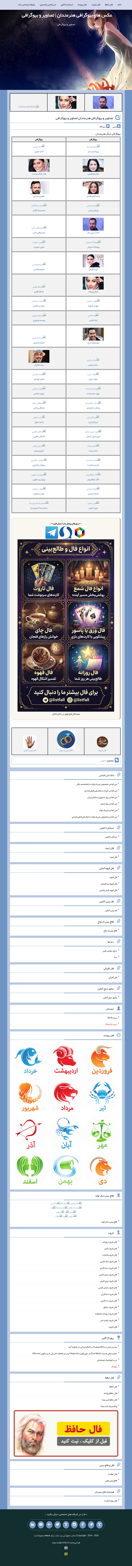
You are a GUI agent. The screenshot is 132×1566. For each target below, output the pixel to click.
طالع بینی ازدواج (110, 930)
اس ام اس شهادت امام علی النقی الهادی (100, 790)
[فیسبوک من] (83, 1525)
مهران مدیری (38, 342)
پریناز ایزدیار (93, 151)
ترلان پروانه (93, 291)
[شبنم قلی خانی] (29, 107)
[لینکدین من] (32, 1525)
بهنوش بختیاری (38, 465)
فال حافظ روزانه (110, 1393)
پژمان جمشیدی (93, 407)
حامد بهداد (93, 450)
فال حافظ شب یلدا (109, 1399)
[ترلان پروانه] (66, 103)
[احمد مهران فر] (103, 103)
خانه (119, 4)
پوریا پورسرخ (93, 342)
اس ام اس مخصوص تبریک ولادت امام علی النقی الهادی (94, 816)
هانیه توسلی (39, 379)
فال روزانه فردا (110, 1500)
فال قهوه (113, 877)
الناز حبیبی (38, 151)
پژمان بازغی (93, 210)
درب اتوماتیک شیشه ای (107, 1360)
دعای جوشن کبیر (110, 950)
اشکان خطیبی (39, 436)
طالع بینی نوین (111, 1480)
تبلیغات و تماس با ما (26, 4)
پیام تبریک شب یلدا (109, 1406)
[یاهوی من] (99, 1525)
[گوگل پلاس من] (49, 1525)
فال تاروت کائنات (109, 1255)
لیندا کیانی (93, 269)
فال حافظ (109, 4)
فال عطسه (112, 1474)
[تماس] (66, 1525)
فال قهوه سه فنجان (109, 883)
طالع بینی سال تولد (109, 1221)
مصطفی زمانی (39, 407)
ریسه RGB (112, 1017)
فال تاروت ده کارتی (109, 1300)
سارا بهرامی (93, 364)
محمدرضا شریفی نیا (38, 508)
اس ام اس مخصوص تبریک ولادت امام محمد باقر (97, 784)
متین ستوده (39, 247)
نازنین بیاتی (39, 450)
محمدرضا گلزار (39, 210)
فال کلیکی (112, 977)
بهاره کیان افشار (93, 196)
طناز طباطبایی (93, 173)
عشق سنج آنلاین (110, 997)
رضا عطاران (39, 364)
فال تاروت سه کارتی (108, 1268)
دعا (115, 957)
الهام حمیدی (93, 493)
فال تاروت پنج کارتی (108, 1281)
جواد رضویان (38, 493)
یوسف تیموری (39, 320)
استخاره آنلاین (67, 4)
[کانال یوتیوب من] (41, 1525)
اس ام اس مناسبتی (48, 4)
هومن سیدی (38, 196)
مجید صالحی (39, 393)
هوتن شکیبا (93, 305)
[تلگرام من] (91, 1525)
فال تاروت (95, 4)
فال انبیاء (113, 857)
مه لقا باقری (39, 291)
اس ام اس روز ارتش (108, 803)
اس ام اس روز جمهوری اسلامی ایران (102, 797)
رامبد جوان (39, 422)
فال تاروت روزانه (110, 1242)
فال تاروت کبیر (110, 1248)
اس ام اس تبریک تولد (108, 810)
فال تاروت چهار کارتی (108, 1274)
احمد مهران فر (93, 232)
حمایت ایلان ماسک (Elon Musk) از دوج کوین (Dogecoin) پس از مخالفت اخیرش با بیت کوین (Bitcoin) (74, 1353)
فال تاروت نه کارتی (109, 1294)
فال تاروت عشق (110, 1307)
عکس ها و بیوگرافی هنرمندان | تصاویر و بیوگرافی (67, 15)
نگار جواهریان (93, 479)
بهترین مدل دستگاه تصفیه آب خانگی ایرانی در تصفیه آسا (92, 1347)
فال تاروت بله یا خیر (108, 1320)
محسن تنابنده (93, 465)
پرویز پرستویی (39, 479)
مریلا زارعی (93, 422)
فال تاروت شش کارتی (107, 1287)
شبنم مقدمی (38, 269)
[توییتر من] (57, 1525)
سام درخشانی (39, 305)
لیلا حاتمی (93, 320)
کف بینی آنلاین (111, 910)
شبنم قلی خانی (39, 232)
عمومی (103, 760)
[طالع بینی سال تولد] (66, 1210)
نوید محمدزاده (93, 393)
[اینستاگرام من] (74, 1525)
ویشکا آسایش (93, 247)
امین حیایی (93, 508)
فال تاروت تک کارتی (108, 1261)
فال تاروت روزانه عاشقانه (106, 1313)
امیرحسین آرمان (93, 436)
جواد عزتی (93, 379)
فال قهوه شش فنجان (108, 890)
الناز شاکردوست (39, 173)
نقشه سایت (57, 1542)
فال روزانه (82, 4)
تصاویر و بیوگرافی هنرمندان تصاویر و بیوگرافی (84, 118)
